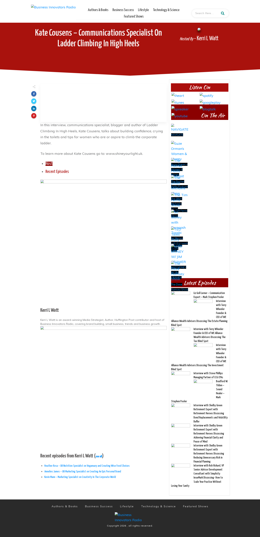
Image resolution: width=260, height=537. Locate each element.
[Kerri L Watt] (103, 242)
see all (99, 456)
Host (49, 164)
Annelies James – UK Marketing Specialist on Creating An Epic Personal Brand (82, 471)
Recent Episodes (57, 172)
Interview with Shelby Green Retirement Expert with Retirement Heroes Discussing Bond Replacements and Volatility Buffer (211, 413)
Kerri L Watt (49, 310)
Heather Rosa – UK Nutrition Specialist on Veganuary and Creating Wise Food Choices (87, 465)
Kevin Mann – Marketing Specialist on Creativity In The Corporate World (80, 477)
